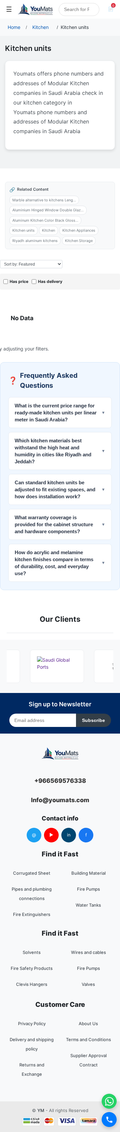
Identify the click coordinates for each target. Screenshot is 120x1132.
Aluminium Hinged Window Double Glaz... (48, 210)
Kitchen (48, 230)
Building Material (88, 873)
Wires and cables (88, 952)
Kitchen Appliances (78, 230)
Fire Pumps (88, 889)
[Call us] (109, 1119)
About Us (88, 1023)
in (69, 834)
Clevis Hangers (31, 984)
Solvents (32, 952)
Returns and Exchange (31, 1069)
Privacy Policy (32, 1023)
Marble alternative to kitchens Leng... (44, 200)
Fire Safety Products (32, 968)
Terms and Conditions (88, 1039)
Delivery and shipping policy (32, 1044)
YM (40, 1110)
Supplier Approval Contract (88, 1060)
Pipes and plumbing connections (32, 893)
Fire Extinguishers (31, 914)
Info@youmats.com (60, 799)
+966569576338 (60, 780)
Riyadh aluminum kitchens (35, 240)
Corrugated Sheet (31, 873)
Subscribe (93, 720)
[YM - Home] (35, 9)
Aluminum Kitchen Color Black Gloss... (45, 220)
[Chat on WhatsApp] (109, 1101)
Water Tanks (88, 905)
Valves (88, 984)
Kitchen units (23, 230)
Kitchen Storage (79, 240)
